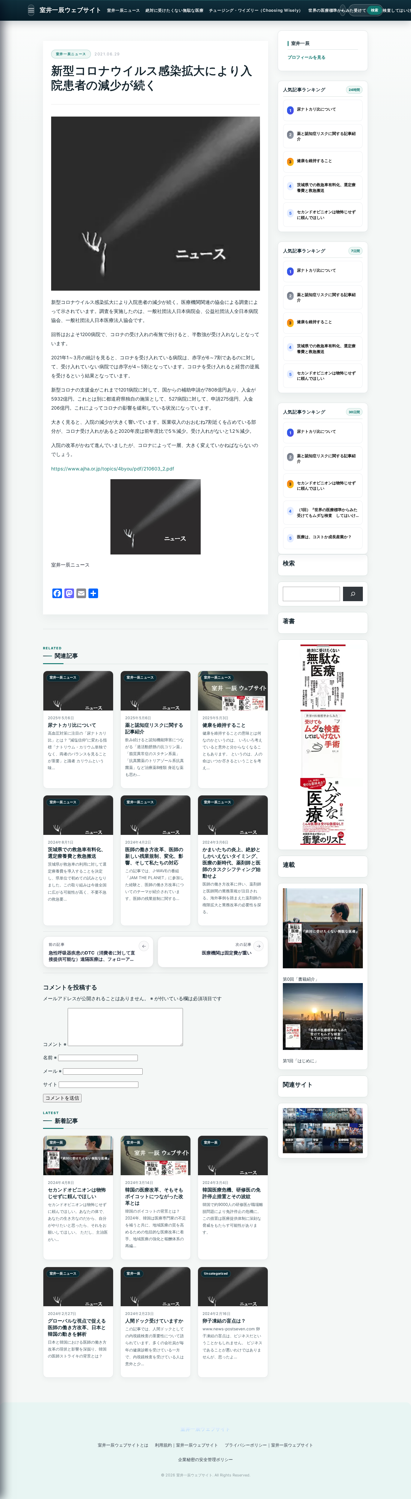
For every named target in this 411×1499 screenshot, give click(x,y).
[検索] (353, 594)
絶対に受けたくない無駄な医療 (174, 10)
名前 (50, 1057)
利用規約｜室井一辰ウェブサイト (186, 1444)
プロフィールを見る (307, 57)
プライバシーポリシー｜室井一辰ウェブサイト (269, 1444)
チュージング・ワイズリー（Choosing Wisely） (256, 10)
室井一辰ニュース (123, 10)
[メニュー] (31, 10)
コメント (54, 1044)
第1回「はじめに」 (301, 1060)
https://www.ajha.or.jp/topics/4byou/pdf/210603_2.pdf (112, 469)
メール (52, 1071)
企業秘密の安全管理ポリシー (205, 1459)
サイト (50, 1084)
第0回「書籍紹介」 (301, 979)
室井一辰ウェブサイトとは (123, 1444)
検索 (375, 10)
